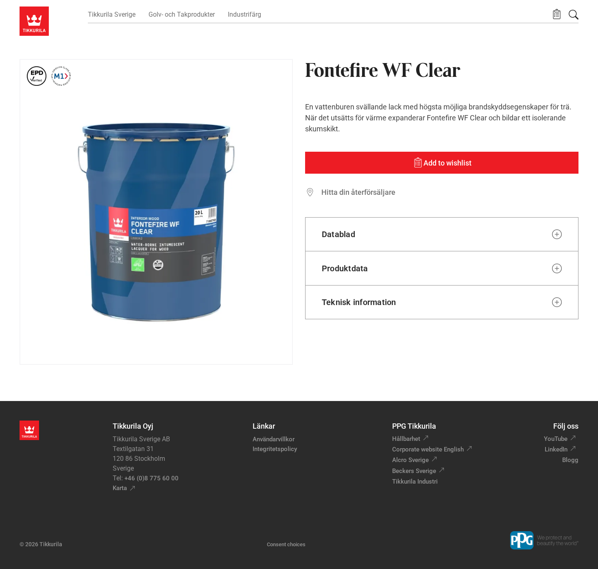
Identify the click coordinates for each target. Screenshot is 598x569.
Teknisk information (359, 302)
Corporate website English (428, 449)
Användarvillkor (274, 439)
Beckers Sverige (414, 471)
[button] (556, 14)
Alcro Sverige (410, 460)
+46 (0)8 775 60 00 (151, 478)
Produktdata (345, 268)
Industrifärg (244, 14)
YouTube (555, 439)
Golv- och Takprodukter (181, 14)
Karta (120, 488)
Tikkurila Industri (415, 481)
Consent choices (286, 544)
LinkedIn (556, 449)
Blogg (570, 460)
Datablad (338, 234)
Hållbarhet (406, 439)
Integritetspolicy (275, 449)
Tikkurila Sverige (111, 14)
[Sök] (573, 15)
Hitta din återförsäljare (358, 192)
